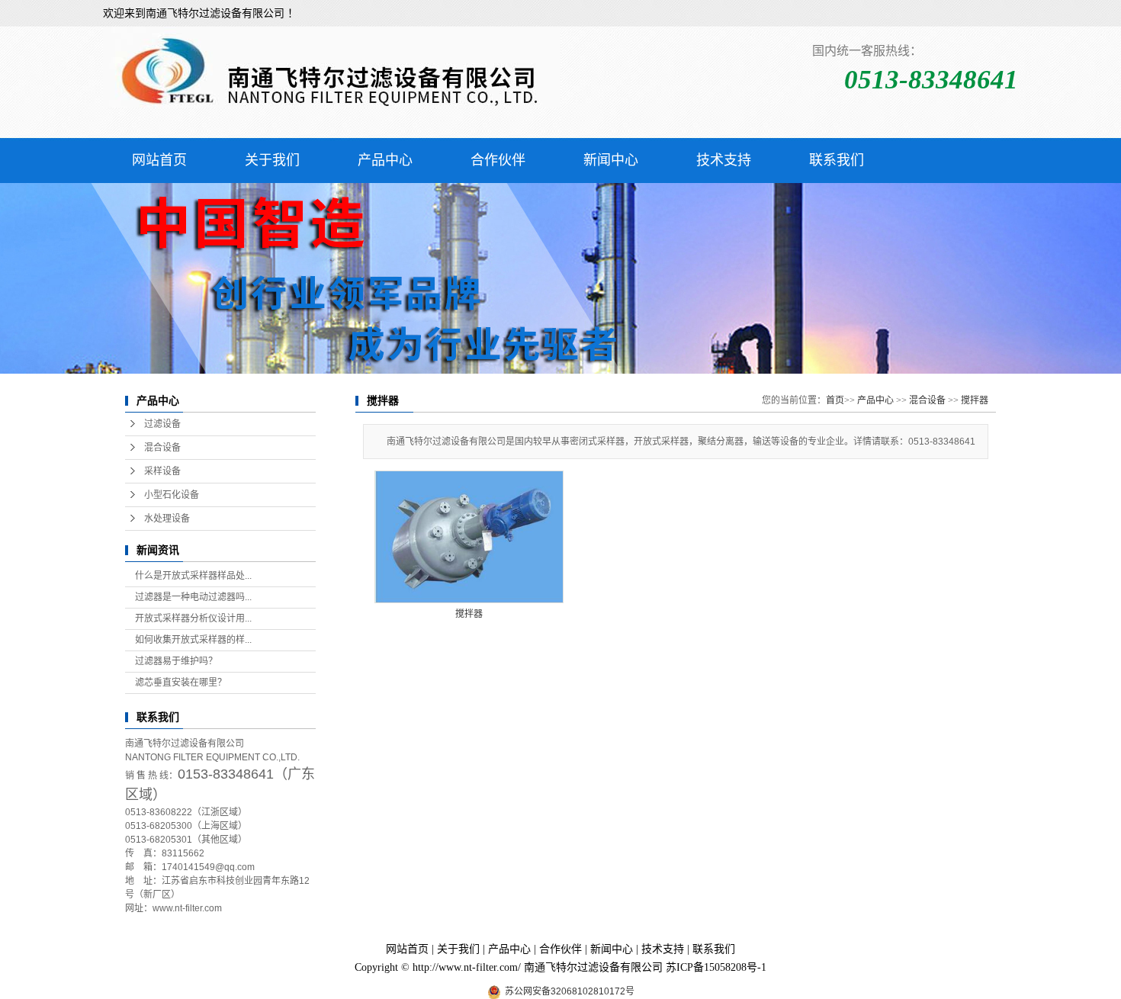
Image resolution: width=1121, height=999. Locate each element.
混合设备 (162, 447)
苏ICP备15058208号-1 (716, 967)
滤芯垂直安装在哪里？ (180, 682)
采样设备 (162, 471)
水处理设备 (167, 518)
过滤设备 (162, 424)
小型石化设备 (171, 495)
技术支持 (723, 160)
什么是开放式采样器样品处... (193, 575)
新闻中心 (610, 160)
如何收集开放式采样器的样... (193, 639)
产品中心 (385, 160)
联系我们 (836, 160)
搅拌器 (974, 400)
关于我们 (272, 160)
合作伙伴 (498, 160)
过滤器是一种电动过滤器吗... (193, 597)
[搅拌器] (469, 537)
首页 (835, 400)
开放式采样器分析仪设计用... (193, 618)
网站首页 (159, 160)
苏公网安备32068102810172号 (569, 991)
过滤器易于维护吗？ (176, 661)
